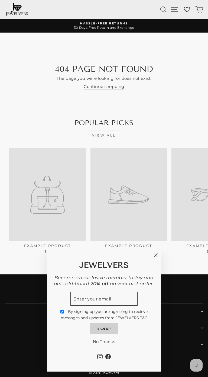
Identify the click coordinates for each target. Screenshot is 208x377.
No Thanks (104, 341)
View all (104, 135)
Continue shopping (104, 86)
